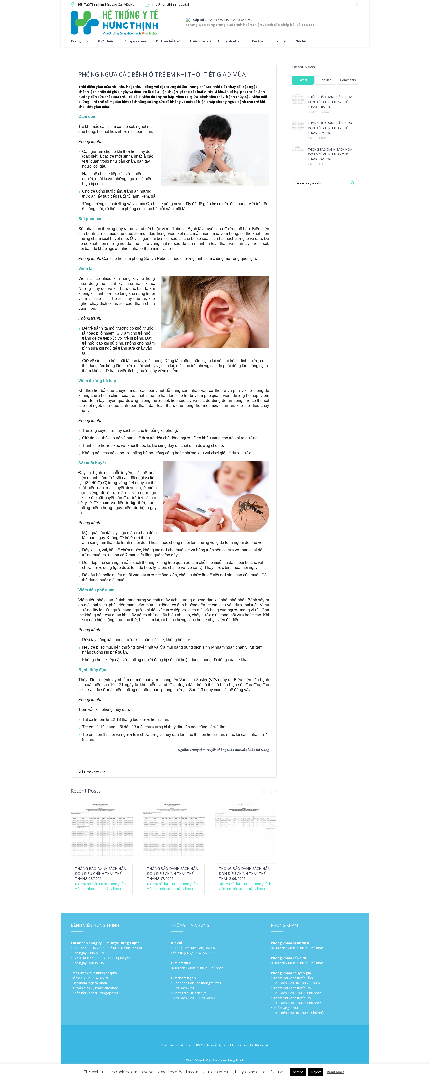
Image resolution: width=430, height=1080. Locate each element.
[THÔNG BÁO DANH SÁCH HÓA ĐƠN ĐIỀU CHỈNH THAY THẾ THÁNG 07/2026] (298, 125)
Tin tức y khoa (110, 888)
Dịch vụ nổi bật (86, 883)
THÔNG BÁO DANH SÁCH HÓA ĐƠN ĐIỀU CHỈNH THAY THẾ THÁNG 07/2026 (172, 873)
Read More (335, 1072)
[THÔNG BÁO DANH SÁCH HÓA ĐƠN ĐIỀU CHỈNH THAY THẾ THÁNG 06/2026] (298, 152)
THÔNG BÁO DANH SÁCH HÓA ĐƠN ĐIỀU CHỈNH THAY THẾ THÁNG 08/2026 (100, 873)
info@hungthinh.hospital (170, 4)
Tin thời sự (91, 888)
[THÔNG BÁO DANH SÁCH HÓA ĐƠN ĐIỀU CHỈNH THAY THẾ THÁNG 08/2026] (298, 99)
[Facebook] (357, 4)
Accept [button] (298, 1072)
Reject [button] (316, 1072)
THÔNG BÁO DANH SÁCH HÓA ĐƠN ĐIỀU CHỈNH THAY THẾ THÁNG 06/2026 (244, 873)
